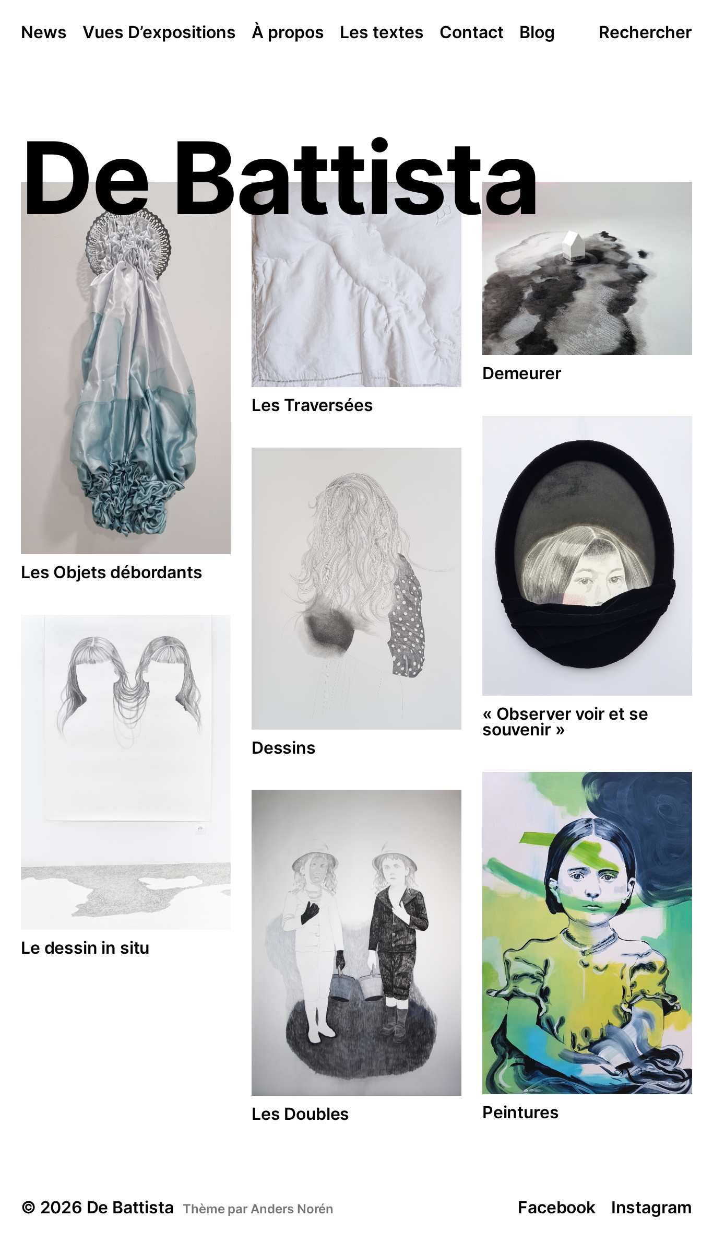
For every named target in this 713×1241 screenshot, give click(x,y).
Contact (471, 33)
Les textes (382, 33)
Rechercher (645, 32)
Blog (537, 33)
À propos (288, 33)
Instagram (651, 1207)
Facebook (556, 1207)
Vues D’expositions (159, 33)
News (44, 33)
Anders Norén (292, 1208)
